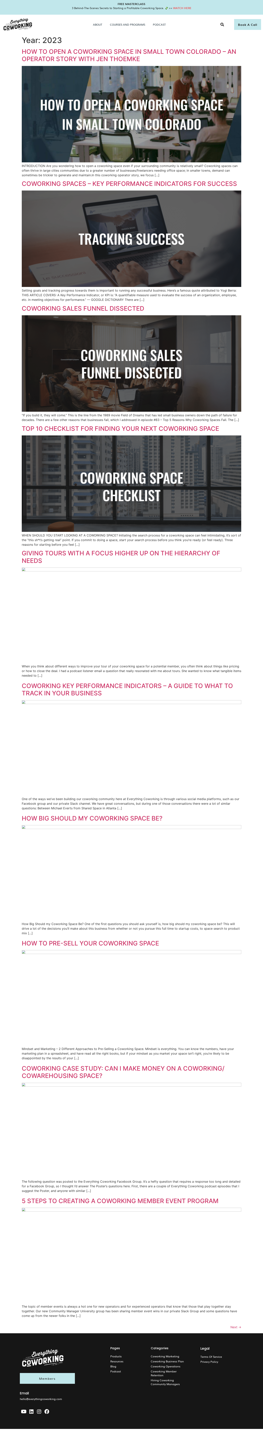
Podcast (159, 24)
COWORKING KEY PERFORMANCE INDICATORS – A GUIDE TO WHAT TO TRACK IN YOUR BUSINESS (127, 689)
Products (116, 1356)
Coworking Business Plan (167, 1361)
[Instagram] (39, 1411)
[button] (222, 24)
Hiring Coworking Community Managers (165, 1382)
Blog (113, 1366)
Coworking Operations (165, 1366)
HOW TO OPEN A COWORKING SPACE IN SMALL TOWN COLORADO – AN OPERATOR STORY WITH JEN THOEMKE (129, 55)
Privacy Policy (209, 1362)
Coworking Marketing (165, 1356)
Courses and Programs (127, 24)
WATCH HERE (182, 8)
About (97, 24)
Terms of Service (211, 1357)
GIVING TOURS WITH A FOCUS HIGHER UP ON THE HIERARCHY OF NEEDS (121, 556)
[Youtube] (24, 1411)
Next (235, 1327)
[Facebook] (47, 1411)
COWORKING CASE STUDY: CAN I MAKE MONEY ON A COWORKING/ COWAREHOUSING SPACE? (123, 1072)
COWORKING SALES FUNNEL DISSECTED (83, 308)
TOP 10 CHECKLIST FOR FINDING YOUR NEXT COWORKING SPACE (120, 428)
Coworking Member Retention (164, 1373)
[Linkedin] (31, 1411)
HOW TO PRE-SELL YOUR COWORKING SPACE (90, 943)
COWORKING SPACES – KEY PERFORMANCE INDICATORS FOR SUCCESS (129, 183)
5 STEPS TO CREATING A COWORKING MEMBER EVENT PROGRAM (120, 1201)
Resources (116, 1361)
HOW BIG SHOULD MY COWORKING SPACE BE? (92, 818)
